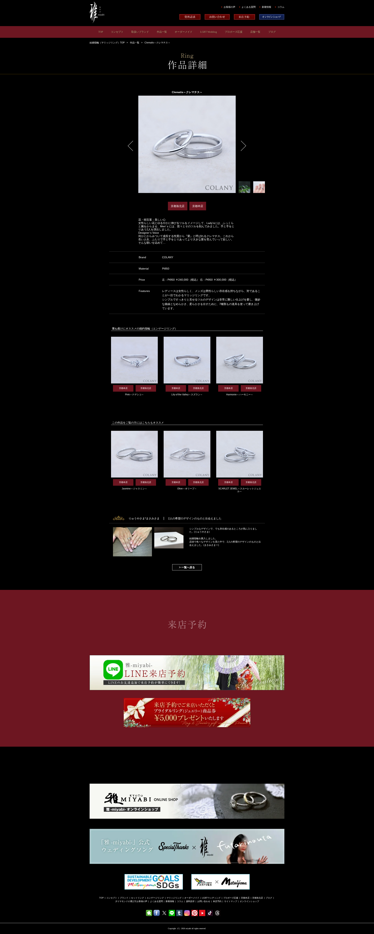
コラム (280, 7)
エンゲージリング (155, 898)
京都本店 (245, 898)
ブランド (124, 898)
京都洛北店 (257, 898)
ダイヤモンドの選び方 (126, 901)
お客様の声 (229, 7)
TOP (100, 31)
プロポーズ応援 (234, 31)
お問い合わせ (203, 901)
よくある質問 (249, 7)
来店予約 (217, 901)
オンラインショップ (249, 901)
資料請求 (190, 901)
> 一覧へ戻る (187, 567)
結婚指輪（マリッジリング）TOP (107, 42)
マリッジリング (174, 898)
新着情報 (266, 7)
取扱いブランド (140, 31)
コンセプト (117, 31)
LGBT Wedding (208, 31)
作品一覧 (162, 31)
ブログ (272, 31)
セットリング (137, 898)
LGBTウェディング (211, 898)
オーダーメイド (183, 31)
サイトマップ (230, 901)
